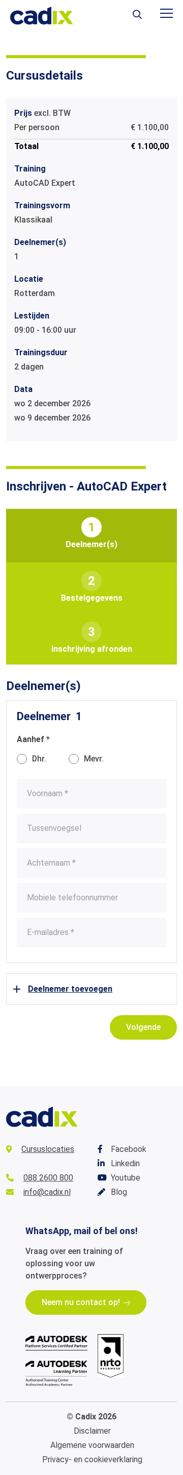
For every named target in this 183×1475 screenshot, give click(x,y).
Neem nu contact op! (81, 1302)
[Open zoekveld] (137, 15)
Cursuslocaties (47, 1149)
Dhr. (39, 759)
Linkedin (125, 1163)
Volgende (143, 1027)
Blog (119, 1192)
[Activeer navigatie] (166, 13)
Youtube (125, 1178)
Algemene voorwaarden (92, 1445)
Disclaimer (92, 1431)
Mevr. (94, 759)
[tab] (91, 535)
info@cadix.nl (47, 1192)
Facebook (128, 1149)
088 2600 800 (48, 1178)
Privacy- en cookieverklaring (92, 1459)
